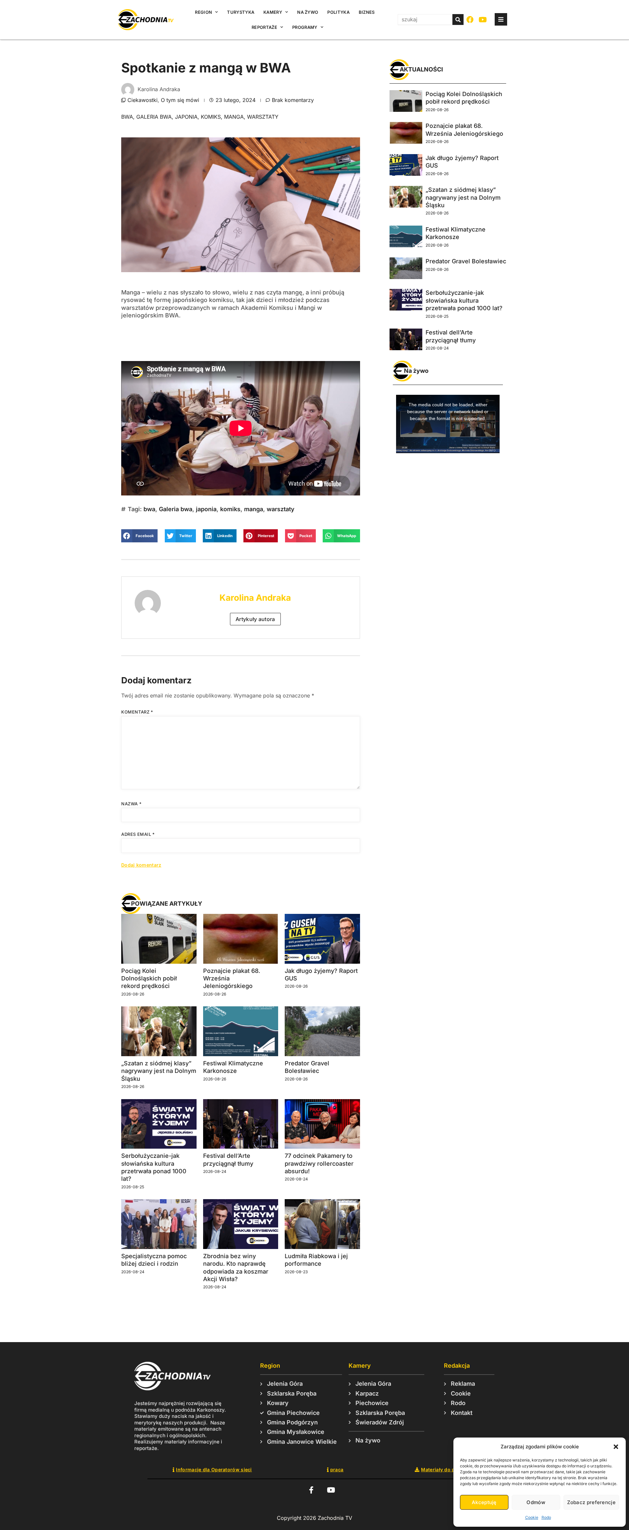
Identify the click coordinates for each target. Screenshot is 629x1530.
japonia (186, 116)
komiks (211, 116)
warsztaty (262, 116)
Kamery (272, 12)
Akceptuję (484, 1502)
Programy (304, 27)
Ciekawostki (142, 100)
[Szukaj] (458, 19)
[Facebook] (470, 20)
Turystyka (240, 12)
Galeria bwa (154, 116)
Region (203, 12)
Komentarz (137, 712)
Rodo (546, 1517)
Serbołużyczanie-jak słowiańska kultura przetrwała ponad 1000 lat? (464, 300)
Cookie (531, 1517)
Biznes (367, 12)
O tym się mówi (180, 100)
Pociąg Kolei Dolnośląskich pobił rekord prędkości (149, 978)
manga (234, 116)
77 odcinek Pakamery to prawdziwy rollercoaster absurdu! (319, 1163)
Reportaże (264, 27)
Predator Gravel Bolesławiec (466, 261)
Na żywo (307, 12)
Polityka (338, 12)
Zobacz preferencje (591, 1502)
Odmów (535, 1502)
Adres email (138, 834)
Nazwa (131, 803)
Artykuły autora (255, 619)
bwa (127, 116)
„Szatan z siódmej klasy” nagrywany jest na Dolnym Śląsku (158, 1071)
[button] (616, 1446)
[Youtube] (483, 20)
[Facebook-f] (311, 1490)
